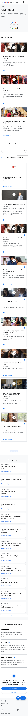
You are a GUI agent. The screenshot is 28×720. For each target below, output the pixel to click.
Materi (3, 6)
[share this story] (24, 53)
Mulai (23, 698)
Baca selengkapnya (6, 471)
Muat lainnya (14, 615)
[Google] (3, 701)
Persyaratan (3, 705)
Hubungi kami (14, 692)
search (26, 2)
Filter (2, 157)
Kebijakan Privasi (4, 703)
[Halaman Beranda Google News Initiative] (11, 2)
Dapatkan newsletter (13, 688)
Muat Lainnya (14, 451)
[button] (22, 157)
